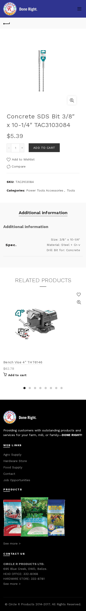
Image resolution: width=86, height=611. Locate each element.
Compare (19, 166)
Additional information (43, 212)
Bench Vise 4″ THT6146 (22, 362)
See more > (12, 543)
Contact (9, 473)
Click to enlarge (72, 100)
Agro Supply (12, 454)
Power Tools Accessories (44, 190)
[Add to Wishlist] (79, 294)
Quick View (79, 302)
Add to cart (44, 147)
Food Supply (12, 467)
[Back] (6, 23)
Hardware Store (15, 461)
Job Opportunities (16, 480)
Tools (71, 190)
